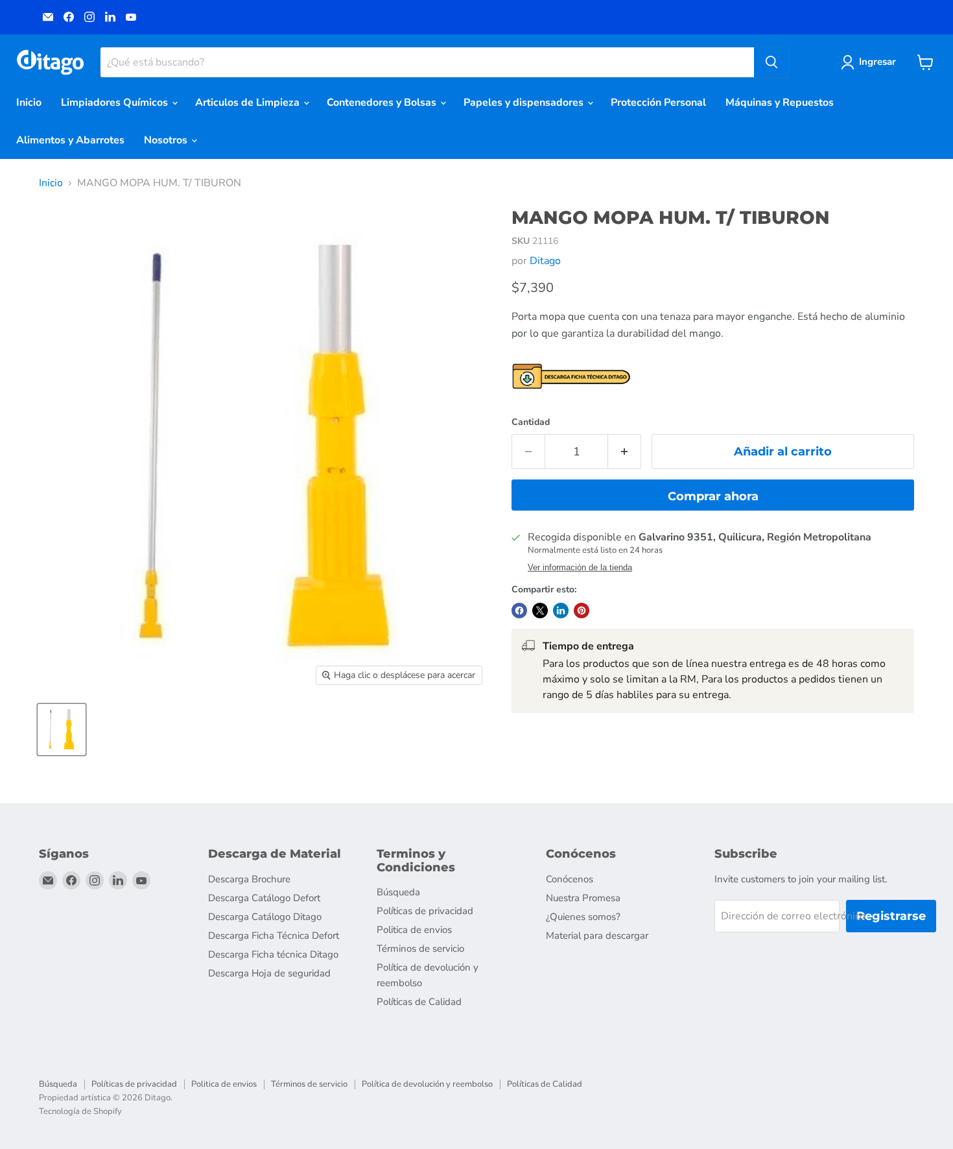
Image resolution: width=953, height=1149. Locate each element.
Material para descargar (597, 935)
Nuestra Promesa (583, 897)
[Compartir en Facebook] (519, 610)
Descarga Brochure (249, 879)
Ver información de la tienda (580, 567)
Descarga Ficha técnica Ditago (273, 954)
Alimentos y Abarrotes (70, 140)
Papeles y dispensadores (525, 102)
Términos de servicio (420, 948)
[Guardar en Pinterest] (581, 610)
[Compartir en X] (540, 610)
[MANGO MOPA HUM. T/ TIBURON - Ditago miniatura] (62, 729)
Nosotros (167, 140)
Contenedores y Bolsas (383, 102)
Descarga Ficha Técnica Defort (273, 935)
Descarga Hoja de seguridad (269, 973)
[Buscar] (771, 62)
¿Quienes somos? (583, 916)
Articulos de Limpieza (248, 102)
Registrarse (891, 916)
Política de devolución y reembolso (427, 1084)
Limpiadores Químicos (116, 102)
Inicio (28, 102)
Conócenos (569, 879)
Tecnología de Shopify (80, 1111)
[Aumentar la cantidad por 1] (624, 452)
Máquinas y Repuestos (779, 102)
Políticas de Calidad (419, 1001)
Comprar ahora (713, 496)
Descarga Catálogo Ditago (265, 916)
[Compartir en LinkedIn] (561, 610)
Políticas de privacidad (425, 910)
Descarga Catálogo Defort (264, 897)
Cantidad (531, 422)
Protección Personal (658, 102)
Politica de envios (414, 929)
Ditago (545, 261)
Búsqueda (398, 892)
